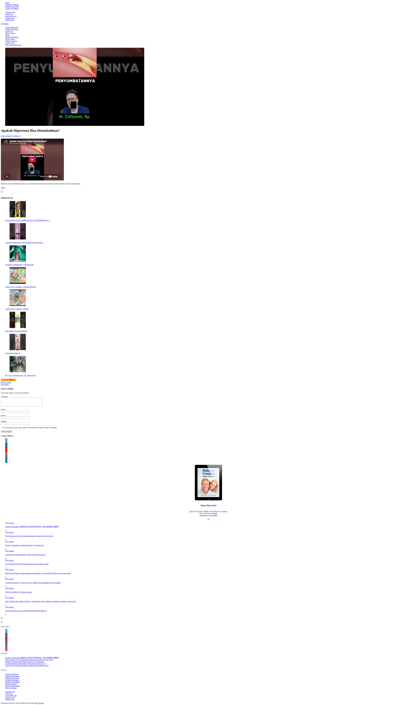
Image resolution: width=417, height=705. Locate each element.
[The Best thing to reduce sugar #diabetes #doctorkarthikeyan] (9, 607)
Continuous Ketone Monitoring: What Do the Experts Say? (25, 555)
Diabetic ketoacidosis (12, 682)
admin (3, 136)
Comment (4, 397)
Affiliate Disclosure (12, 29)
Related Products (11, 41)
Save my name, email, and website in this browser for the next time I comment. (30, 428)
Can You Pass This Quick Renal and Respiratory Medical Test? (27, 564)
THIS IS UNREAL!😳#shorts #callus (18, 592)
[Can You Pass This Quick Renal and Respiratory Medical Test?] (9, 560)
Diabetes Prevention (12, 6)
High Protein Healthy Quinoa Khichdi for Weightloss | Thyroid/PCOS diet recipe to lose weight (38, 573)
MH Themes (39, 703)
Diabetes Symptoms (12, 5)
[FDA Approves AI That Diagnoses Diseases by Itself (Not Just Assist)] (9, 532)
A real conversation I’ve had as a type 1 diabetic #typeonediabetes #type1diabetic (33, 583)
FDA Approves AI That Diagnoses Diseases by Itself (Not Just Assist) (29, 536)
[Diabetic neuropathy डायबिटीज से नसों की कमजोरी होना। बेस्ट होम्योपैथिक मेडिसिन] (9, 523)
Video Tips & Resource (13, 45)
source (3, 188)
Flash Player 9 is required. (208, 515)
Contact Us (9, 31)
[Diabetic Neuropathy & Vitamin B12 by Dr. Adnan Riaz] (9, 542)
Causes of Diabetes (11, 8)
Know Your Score (208, 505)
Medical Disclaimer (12, 37)
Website (3, 421)
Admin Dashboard (11, 27)
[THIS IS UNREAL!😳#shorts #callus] (9, 588)
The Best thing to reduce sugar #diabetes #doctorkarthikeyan (26, 611)
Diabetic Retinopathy (12, 686)
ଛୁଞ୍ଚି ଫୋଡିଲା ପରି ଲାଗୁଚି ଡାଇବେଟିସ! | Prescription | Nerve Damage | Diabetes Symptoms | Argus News (40, 601)
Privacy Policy (10, 39)
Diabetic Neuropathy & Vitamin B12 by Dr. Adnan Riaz (24, 545)
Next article (5, 384)
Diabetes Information (12, 676)
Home (7, 3)
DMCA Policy (10, 33)
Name (3, 409)
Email (3, 415)
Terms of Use (9, 43)
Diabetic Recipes (11, 684)
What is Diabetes (11, 688)
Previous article (6, 382)
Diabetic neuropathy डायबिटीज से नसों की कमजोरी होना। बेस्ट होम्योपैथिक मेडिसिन (32, 527)
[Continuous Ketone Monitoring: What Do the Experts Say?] (9, 551)
